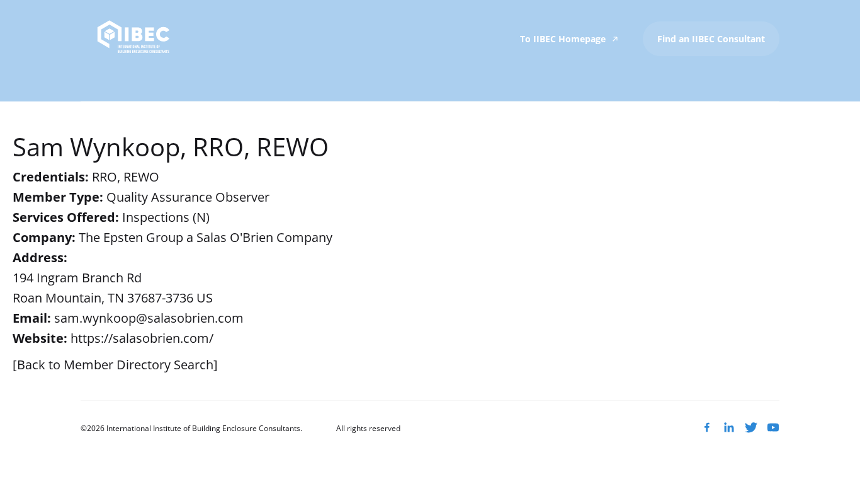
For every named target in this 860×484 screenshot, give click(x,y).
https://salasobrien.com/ (142, 338)
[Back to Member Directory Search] (115, 364)
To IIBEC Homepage (564, 39)
